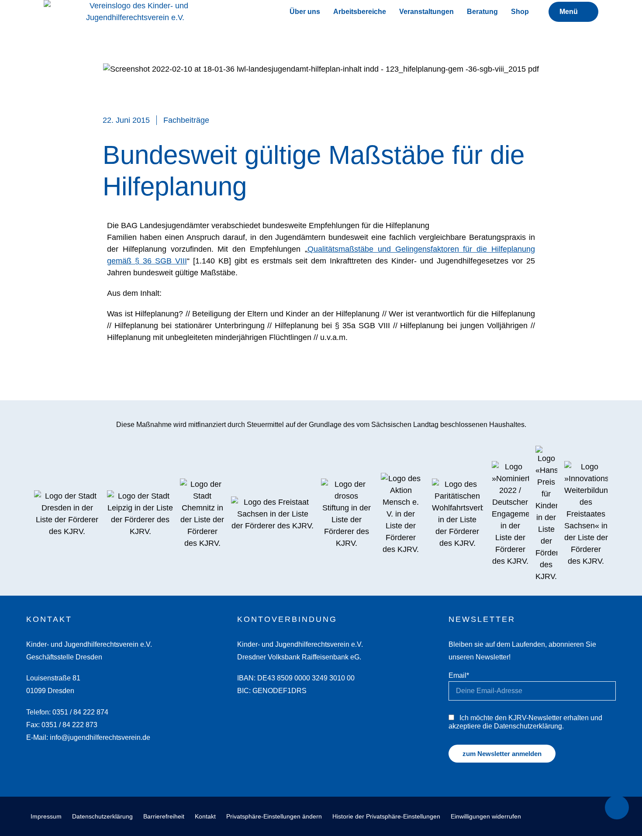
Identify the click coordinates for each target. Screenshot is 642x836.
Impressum (46, 816)
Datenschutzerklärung (102, 816)
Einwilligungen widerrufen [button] (486, 816)
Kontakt (205, 816)
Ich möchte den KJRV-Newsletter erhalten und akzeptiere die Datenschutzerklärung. (525, 722)
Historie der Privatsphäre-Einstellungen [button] (386, 816)
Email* (459, 675)
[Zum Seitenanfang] (617, 807)
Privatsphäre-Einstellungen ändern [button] (274, 816)
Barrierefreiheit (163, 816)
